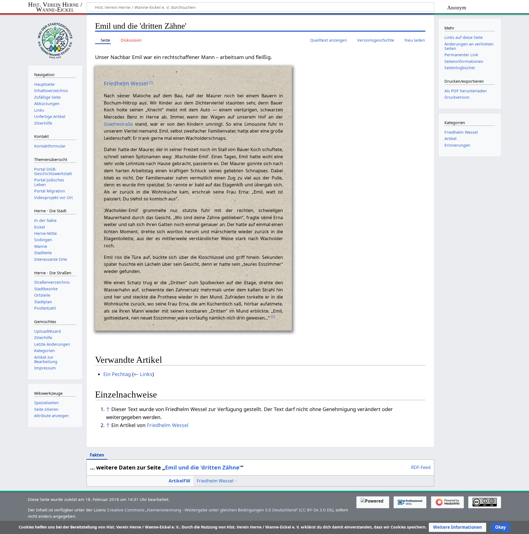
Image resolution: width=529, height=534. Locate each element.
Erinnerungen (457, 145)
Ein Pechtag (117, 374)
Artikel (450, 138)
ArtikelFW (179, 481)
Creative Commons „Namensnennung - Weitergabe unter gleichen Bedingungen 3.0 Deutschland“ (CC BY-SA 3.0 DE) (220, 509)
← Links (143, 374)
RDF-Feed (421, 467)
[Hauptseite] (55, 39)
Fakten (97, 455)
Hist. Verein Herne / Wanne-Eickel (55, 7)
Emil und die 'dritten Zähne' (203, 467)
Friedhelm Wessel (126, 83)
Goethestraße (118, 124)
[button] (457, 527)
